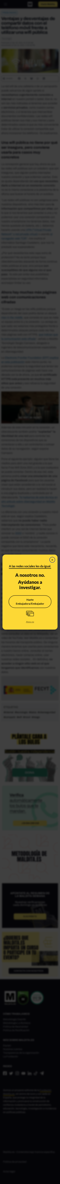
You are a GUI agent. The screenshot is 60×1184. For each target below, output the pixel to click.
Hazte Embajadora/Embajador (30, 601)
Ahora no (30, 622)
